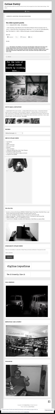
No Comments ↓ (24, 25)
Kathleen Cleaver (42, 49)
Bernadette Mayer (31, 46)
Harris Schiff (42, 48)
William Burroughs (42, 50)
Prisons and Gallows (10, 148)
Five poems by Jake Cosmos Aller (32, 214)
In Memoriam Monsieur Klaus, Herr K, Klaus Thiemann (17, 150)
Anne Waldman (18, 46)
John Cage (26, 49)
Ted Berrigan (36, 50)
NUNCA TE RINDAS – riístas (12, 217)
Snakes (7, 143)
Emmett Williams (31, 48)
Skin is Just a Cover (10, 146)
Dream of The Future (10, 144)
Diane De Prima (20, 48)
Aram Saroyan (24, 46)
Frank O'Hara (37, 48)
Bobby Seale (37, 46)
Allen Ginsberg (12, 46)
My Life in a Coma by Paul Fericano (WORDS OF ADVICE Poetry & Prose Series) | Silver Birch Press (26, 212)
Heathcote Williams (9, 49)
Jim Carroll (16, 49)
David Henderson (13, 48)
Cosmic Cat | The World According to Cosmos (15, 214)
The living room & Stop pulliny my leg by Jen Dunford (16, 153)
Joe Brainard (20, 49)
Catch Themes (31, 406)
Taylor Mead (31, 50)
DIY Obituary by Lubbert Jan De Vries (13, 151)
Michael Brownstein (13, 50)
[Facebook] (49, 401)
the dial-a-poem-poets (15, 22)
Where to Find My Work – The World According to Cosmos (17, 216)
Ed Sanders (25, 48)
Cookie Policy (26, 411)
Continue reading (39, 31)
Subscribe (9, 257)
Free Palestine (9, 141)
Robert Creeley (25, 50)
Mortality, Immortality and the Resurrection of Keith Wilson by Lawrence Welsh (29, 219)
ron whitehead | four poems (24, 217)
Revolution (8, 147)
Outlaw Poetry (12, 4)
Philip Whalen (19, 50)
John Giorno (30, 49)
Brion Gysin (42, 46)
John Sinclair (35, 49)
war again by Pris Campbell (11, 154)
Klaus (19, 25)
